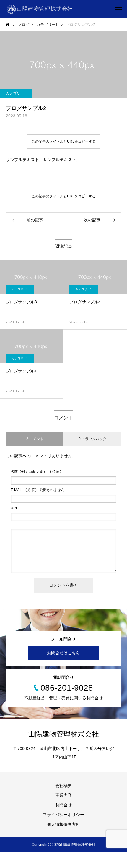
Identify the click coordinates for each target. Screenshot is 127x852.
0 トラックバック (92, 439)
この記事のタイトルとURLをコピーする (64, 141)
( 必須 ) (36, 471)
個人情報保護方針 (63, 824)
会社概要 (63, 785)
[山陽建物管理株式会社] (39, 8)
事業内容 (63, 795)
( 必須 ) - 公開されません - (38, 490)
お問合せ (63, 805)
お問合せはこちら (63, 653)
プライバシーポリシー (63, 814)
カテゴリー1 (16, 93)
